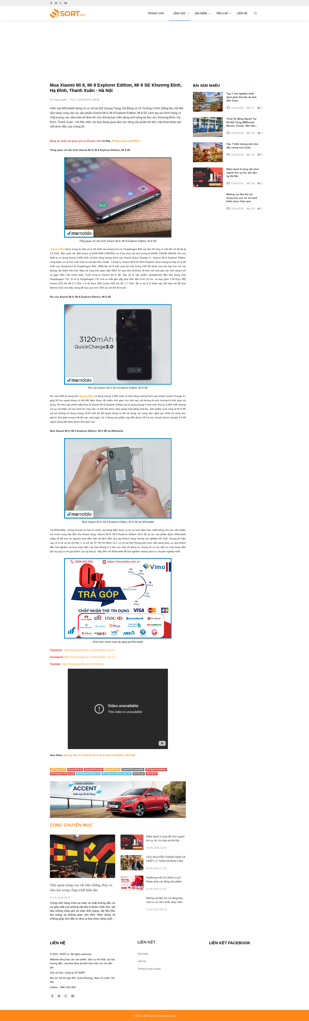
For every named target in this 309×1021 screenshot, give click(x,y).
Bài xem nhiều (206, 85)
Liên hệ (242, 13)
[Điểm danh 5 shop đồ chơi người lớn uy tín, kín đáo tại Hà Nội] (132, 842)
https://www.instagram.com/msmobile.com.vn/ (89, 656)
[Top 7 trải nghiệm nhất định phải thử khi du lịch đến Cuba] (208, 102)
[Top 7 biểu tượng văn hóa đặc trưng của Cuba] (208, 152)
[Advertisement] (154, 47)
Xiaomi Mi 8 (58, 249)
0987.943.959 (68, 987)
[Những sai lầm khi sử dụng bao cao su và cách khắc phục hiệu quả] (208, 202)
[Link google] (61, 3)
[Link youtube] (65, 3)
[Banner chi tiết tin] (118, 799)
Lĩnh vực (179, 13)
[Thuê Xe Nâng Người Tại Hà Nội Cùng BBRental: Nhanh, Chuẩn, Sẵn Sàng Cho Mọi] (208, 127)
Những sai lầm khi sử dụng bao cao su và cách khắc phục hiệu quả (164, 902)
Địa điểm (201, 13)
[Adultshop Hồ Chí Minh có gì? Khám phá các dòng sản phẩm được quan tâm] (132, 883)
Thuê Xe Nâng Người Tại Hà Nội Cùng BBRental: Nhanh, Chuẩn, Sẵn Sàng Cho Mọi (241, 122)
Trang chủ (156, 13)
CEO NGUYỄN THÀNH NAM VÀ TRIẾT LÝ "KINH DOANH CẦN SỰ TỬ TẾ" (165, 860)
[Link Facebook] (51, 3)
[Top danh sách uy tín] (67, 13)
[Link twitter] (56, 3)
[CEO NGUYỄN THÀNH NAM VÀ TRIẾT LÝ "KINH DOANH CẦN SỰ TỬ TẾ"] (132, 862)
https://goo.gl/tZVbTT (127, 140)
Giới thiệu (143, 953)
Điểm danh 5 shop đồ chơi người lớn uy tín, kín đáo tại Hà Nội (242, 172)
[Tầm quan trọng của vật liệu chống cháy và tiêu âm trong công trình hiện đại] (82, 856)
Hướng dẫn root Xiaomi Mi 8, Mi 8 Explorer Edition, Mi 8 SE (99, 755)
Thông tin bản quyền (149, 968)
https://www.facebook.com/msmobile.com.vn (89, 650)
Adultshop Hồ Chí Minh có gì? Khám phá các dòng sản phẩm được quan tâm (164, 881)
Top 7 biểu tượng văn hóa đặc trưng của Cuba (242, 145)
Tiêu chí (222, 13)
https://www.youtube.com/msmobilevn (83, 663)
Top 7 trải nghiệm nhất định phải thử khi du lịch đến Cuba (241, 97)
